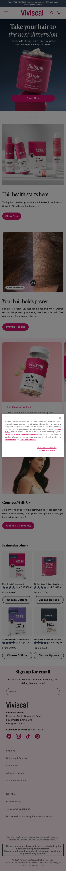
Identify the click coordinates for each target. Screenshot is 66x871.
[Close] (60, 417)
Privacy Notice (10, 439)
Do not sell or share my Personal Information (46, 449)
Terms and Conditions (28, 439)
